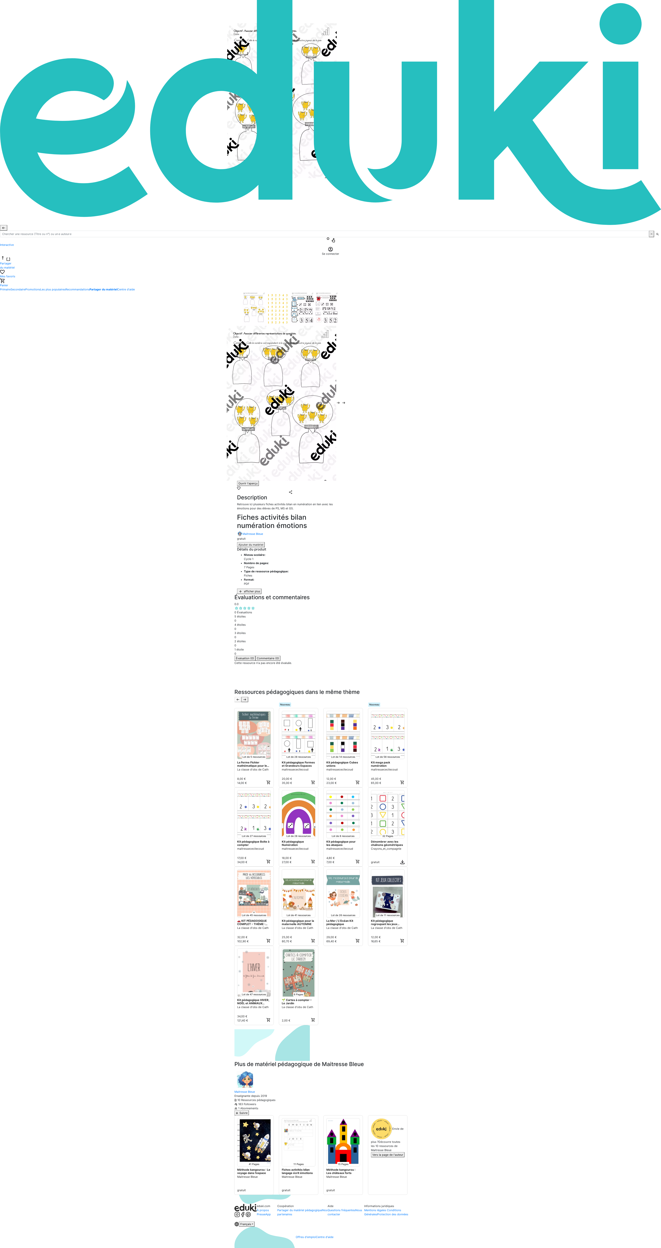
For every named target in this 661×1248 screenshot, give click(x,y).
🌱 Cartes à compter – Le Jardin (297, 1001)
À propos (263, 1210)
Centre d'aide (126, 289)
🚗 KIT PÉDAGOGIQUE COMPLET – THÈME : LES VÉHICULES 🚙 (252, 922)
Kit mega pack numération (380, 764)
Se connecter (244, 686)
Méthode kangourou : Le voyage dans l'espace (253, 1171)
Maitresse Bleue (253, 534)
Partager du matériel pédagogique (299, 1210)
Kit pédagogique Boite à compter (253, 843)
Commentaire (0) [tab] (268, 658)
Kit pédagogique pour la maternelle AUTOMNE (298, 922)
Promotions (32, 289)
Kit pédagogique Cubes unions (342, 764)
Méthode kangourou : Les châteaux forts (340, 1171)
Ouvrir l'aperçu (248, 483)
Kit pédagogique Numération (293, 843)
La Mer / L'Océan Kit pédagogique (339, 922)
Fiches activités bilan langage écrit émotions (297, 1171)
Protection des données (392, 1214)
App (268, 1214)
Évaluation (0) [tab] (245, 658)
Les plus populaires (52, 289)
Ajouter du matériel (250, 544)
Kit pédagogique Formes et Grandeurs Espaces (298, 764)
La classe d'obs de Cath (253, 769)
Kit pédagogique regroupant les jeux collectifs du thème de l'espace (386, 922)
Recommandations (77, 289)
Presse (261, 1214)
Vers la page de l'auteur (387, 1154)
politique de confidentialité (286, 681)
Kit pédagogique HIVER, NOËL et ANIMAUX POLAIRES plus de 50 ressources (253, 1001)
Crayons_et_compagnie (386, 848)
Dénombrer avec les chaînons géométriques (387, 843)
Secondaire (18, 289)
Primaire (5, 289)
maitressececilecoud (295, 769)
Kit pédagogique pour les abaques (341, 843)
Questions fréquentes (341, 1210)
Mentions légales (375, 1210)
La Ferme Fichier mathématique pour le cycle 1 (252, 764)
